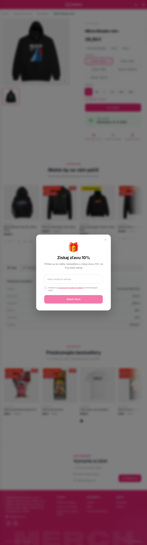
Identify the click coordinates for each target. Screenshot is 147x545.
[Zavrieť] (105, 239)
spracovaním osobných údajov (70, 288)
